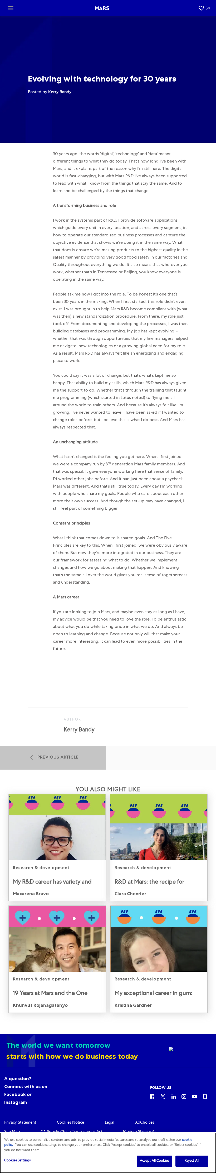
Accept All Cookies (154, 1161)
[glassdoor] (205, 1096)
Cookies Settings (17, 1160)
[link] (57, 847)
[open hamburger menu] (10, 8)
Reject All (192, 1161)
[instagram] (184, 1096)
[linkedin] (173, 1096)
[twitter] (163, 1096)
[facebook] (152, 1096)
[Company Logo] (102, 8)
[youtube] (194, 1096)
